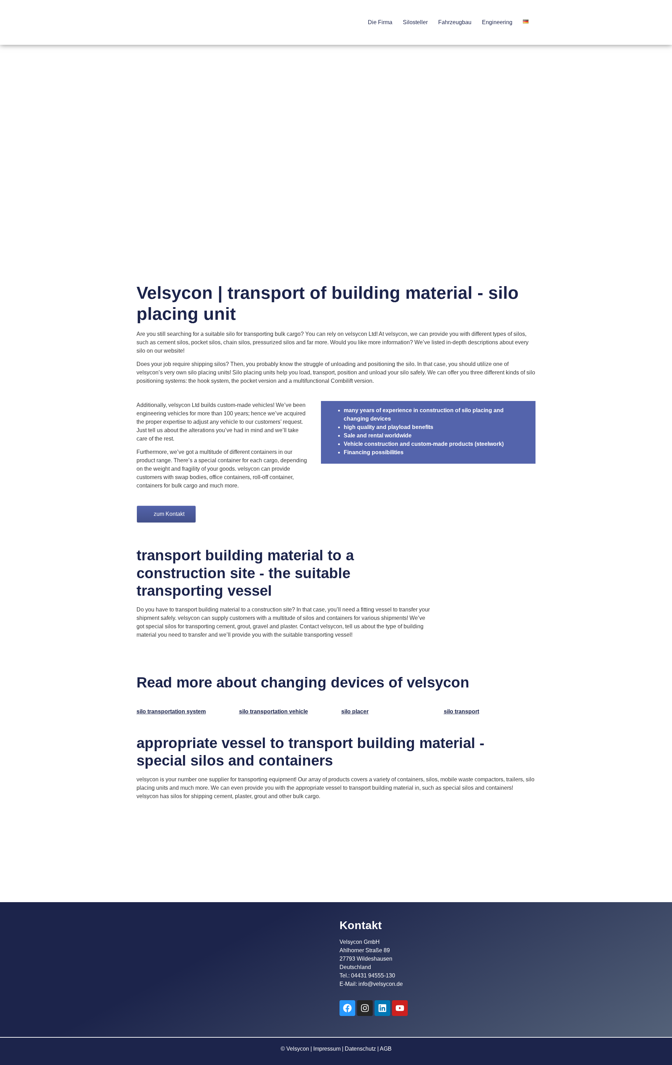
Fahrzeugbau (454, 22)
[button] (381, 22)
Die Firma (380, 22)
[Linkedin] (382, 1008)
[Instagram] (365, 1008)
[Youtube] (400, 1008)
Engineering (497, 22)
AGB (386, 1049)
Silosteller (415, 22)
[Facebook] (347, 1008)
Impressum (327, 1049)
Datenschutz (360, 1049)
